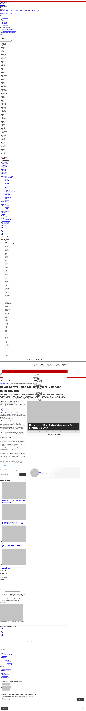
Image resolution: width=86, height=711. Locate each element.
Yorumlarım (9, 663)
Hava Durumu (13, 10)
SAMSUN (7, 207)
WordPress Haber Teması (16, 681)
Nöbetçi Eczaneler (5, 10)
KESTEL (6, 189)
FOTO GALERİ (5, 223)
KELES (6, 187)
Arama (9, 2)
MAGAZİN (4, 225)
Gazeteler (29, 10)
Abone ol (22, 474)
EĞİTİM (4, 204)
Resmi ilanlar (5, 676)
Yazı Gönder (10, 664)
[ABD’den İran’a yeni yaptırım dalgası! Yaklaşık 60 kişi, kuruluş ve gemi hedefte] (14, 512)
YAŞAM (4, 218)
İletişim (3, 678)
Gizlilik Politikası (5, 677)
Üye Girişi (3, 5)
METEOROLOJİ (5, 211)
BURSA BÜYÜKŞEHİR (7, 176)
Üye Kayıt (4, 656)
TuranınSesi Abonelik (7, 654)
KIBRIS (6, 209)
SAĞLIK (4, 212)
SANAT (4, 215)
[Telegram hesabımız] (2, 234)
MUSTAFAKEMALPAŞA (10, 191)
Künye (3, 653)
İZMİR (6, 208)
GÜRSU (6, 180)
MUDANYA (7, 190)
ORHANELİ (7, 194)
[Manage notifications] (83, 708)
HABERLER (4, 169)
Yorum (2, 579)
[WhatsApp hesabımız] (43, 359)
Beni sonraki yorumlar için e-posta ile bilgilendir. (12, 598)
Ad (1, 589)
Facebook (5, 18)
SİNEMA (6, 216)
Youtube (5, 22)
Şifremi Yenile (10, 661)
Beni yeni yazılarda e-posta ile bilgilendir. (10, 600)
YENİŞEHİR (7, 198)
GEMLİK (6, 179)
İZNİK (6, 184)
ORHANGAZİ (7, 195)
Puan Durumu (36, 10)
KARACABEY (8, 186)
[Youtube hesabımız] (2, 231)
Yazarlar (4, 162)
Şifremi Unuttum (8, 658)
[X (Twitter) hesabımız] (2, 19)
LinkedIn (5, 23)
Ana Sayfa (3, 2)
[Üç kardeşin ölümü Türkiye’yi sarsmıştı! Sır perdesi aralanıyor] (14, 490)
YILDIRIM (7, 200)
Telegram (5, 25)
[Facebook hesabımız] (2, 227)
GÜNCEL (4, 166)
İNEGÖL (6, 183)
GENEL (3, 165)
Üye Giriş (4, 657)
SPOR (3, 214)
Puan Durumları (5, 674)
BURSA (4, 175)
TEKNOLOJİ (5, 202)
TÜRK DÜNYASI (6, 221)
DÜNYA (4, 170)
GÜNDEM (4, 168)
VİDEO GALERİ (5, 222)
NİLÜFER (7, 193)
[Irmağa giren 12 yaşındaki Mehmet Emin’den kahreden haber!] (14, 557)
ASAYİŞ (4, 201)
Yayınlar (3, 7)
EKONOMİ (4, 173)
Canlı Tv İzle (5, 673)
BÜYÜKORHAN (8, 177)
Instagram (5, 20)
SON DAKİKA (5, 163)
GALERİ (7, 236)
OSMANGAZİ (8, 197)
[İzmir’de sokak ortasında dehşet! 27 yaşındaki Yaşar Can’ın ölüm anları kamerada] (14, 534)
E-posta (2, 592)
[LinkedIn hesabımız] (2, 233)
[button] (35, 370)
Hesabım (7, 660)
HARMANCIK (8, 182)
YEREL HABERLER (6, 205)
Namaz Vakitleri (22, 10)
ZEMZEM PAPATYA (9, 219)
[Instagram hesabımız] (2, 230)
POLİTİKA (4, 172)
